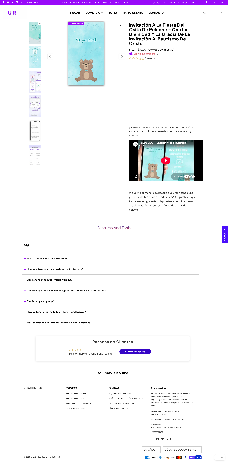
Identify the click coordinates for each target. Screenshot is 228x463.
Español (156, 3)
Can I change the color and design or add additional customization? (66, 290)
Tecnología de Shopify (51, 457)
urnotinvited (36, 457)
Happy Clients (133, 13)
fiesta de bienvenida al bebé (78, 403)
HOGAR (75, 13)
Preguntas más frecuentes (120, 393)
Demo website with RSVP (154, 93)
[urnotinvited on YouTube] (8, 2)
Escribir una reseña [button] (135, 351)
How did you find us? (140, 99)
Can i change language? (41, 301)
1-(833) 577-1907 (33, 2)
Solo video (142, 74)
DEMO (113, 13)
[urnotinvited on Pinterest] (12, 2)
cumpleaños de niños (75, 398)
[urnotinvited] (15, 13)
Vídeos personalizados (75, 408)
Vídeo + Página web (168, 74)
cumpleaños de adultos (76, 393)
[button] (136, 58)
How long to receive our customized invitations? (55, 269)
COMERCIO (93, 13)
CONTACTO (156, 13)
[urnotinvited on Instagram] (17, 2)
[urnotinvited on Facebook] (3, 2)
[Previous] (51, 56)
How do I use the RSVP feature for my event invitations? (59, 322)
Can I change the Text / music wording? (49, 279)
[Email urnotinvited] (21, 2)
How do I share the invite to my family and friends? (56, 312)
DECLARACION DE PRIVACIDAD (122, 403)
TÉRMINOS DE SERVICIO (119, 408)
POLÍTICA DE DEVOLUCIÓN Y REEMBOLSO (126, 398)
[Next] (122, 56)
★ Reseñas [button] (225, 234)
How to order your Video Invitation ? (48, 258)
